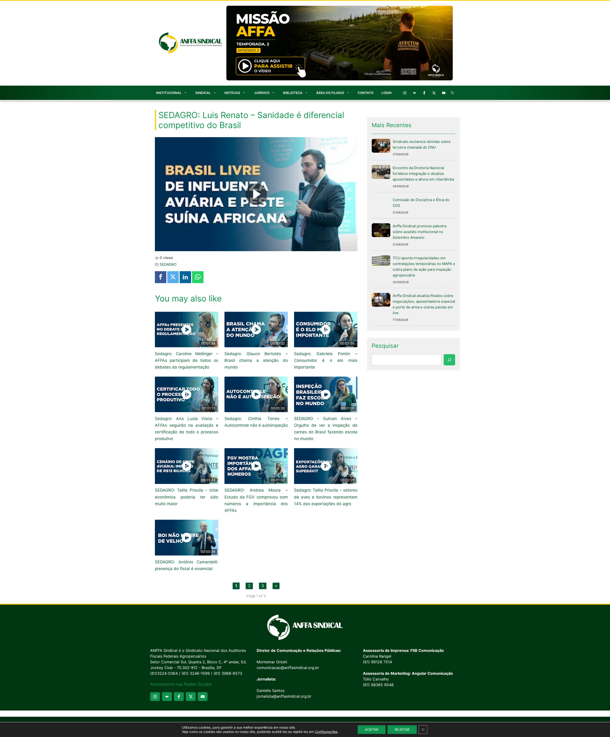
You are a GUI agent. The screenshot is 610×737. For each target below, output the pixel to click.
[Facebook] (160, 277)
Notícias (232, 93)
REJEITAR (402, 729)
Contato (365, 93)
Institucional (169, 93)
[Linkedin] (185, 277)
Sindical (203, 93)
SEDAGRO (168, 264)
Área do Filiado (330, 93)
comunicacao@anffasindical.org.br (288, 667)
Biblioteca (292, 93)
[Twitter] (173, 277)
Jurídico (261, 93)
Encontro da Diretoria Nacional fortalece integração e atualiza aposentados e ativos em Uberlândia (423, 174)
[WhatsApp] (197, 277)
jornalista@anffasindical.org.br (284, 696)
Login (386, 93)
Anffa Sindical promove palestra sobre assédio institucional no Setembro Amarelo (419, 232)
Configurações (326, 732)
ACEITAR (371, 729)
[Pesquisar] (449, 360)
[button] (452, 93)
